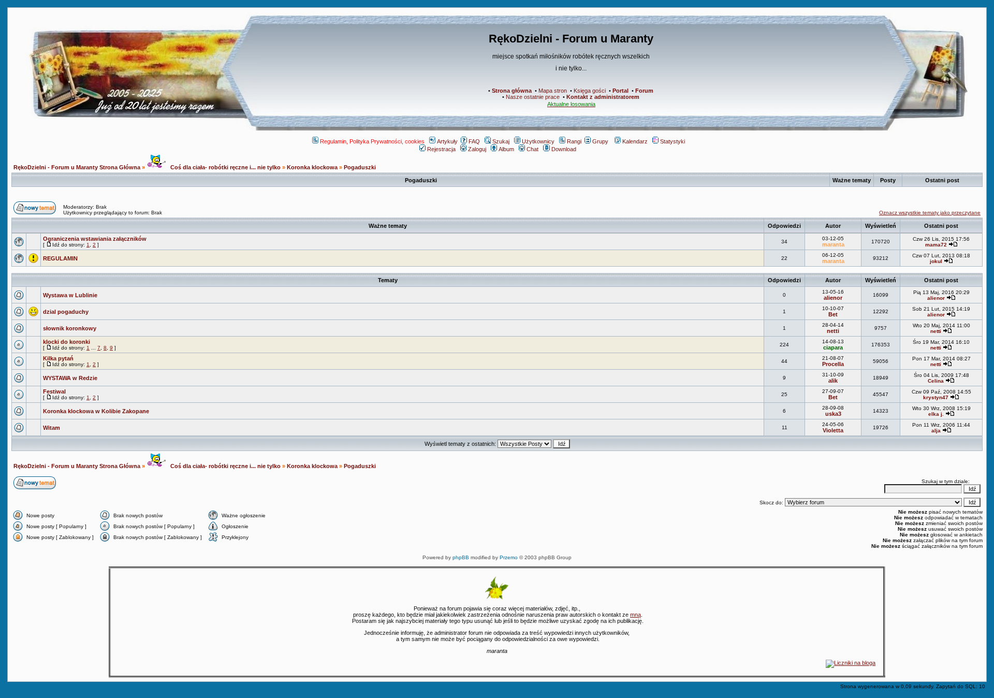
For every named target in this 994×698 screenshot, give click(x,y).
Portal (620, 91)
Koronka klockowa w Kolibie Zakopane (96, 411)
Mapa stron (552, 91)
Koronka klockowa (312, 167)
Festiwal (54, 391)
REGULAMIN (60, 258)
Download (563, 149)
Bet (833, 314)
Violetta (833, 430)
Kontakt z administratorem (602, 97)
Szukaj (500, 141)
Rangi (574, 141)
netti (833, 331)
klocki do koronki (66, 342)
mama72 (936, 245)
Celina (936, 381)
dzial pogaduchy (66, 312)
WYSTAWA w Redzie (70, 378)
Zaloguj (477, 149)
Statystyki (672, 141)
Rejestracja (441, 149)
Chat (532, 149)
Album (506, 149)
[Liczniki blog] (850, 663)
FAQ (474, 141)
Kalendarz (635, 141)
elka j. (936, 414)
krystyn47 (935, 397)
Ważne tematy (387, 226)
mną (635, 615)
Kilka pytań (58, 358)
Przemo (509, 557)
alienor (833, 298)
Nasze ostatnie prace (533, 97)
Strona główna (512, 91)
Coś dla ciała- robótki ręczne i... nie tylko (225, 167)
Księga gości (590, 91)
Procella (833, 364)
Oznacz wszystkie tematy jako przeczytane (930, 212)
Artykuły (447, 141)
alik (833, 380)
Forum (644, 91)
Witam (51, 428)
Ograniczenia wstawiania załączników (95, 239)
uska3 (833, 414)
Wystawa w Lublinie (70, 295)
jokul (936, 261)
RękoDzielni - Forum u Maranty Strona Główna (76, 167)
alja (936, 430)
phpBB (460, 557)
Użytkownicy (538, 141)
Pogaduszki (360, 167)
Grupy (600, 141)
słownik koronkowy (69, 328)
